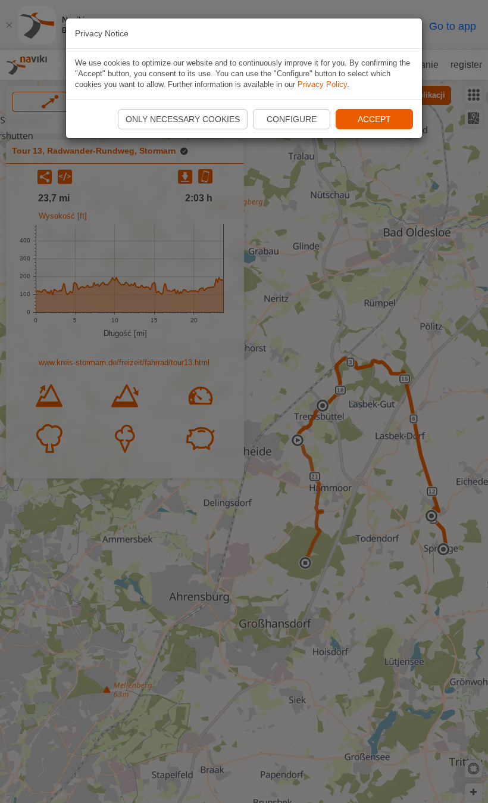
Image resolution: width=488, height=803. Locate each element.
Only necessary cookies (183, 119)
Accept (374, 119)
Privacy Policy (322, 84)
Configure (292, 119)
